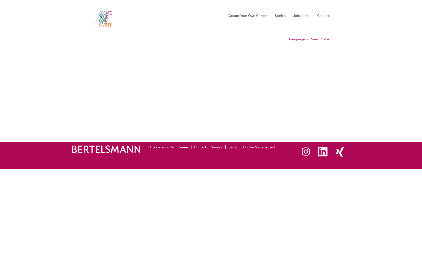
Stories (280, 16)
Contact (323, 16)
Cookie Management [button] (259, 147)
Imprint (217, 147)
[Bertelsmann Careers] (103, 18)
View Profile (320, 39)
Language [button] (297, 39)
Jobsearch (301, 16)
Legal (233, 147)
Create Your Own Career (248, 16)
